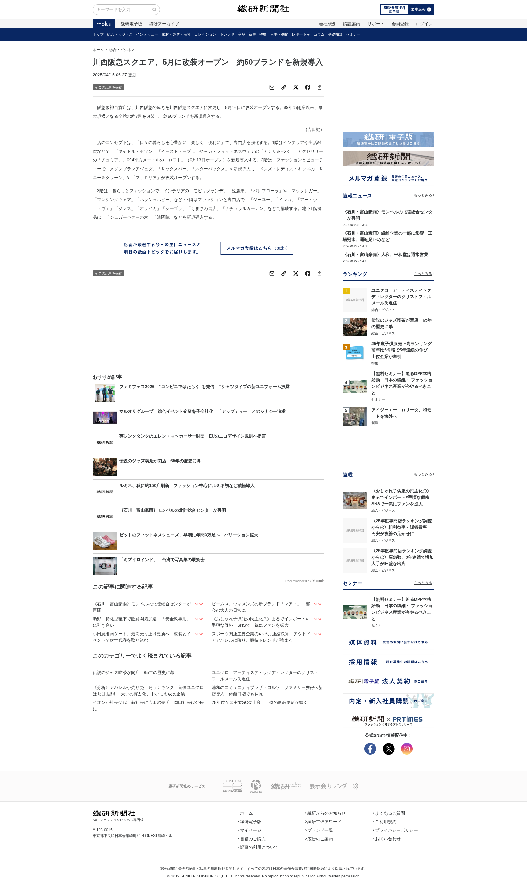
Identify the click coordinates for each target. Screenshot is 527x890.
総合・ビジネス (120, 34)
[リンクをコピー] (284, 87)
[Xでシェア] (296, 87)
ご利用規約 (385, 821)
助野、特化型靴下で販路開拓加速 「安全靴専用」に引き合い (142, 622)
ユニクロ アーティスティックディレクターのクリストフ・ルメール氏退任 (265, 675)
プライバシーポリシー (396, 830)
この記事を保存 (110, 87)
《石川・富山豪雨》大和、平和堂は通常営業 (385, 254)
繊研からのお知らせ (326, 813)
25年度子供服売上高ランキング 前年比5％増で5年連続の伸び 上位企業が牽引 (403, 350)
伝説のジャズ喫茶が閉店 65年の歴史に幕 (133, 672)
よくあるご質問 (390, 813)
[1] (355, 299)
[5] (355, 415)
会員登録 (400, 23)
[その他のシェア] (319, 87)
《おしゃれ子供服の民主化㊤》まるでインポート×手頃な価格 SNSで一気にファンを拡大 (260, 622)
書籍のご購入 (253, 838)
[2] (355, 326)
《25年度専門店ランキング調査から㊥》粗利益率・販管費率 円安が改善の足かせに (401, 527)
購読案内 (351, 23)
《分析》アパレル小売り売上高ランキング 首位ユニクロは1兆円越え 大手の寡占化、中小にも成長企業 (148, 690)
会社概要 (327, 23)
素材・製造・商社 (176, 34)
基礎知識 (335, 34)
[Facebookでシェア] (308, 87)
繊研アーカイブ (164, 23)
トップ (98, 34)
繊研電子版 (131, 23)
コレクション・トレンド (214, 34)
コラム (319, 34)
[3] (355, 353)
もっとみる (423, 195)
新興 (252, 34)
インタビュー (147, 34)
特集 (263, 34)
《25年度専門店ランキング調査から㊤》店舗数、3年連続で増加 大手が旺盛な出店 (404, 557)
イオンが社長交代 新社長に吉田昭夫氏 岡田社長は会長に (148, 705)
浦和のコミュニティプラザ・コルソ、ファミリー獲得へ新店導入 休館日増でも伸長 (267, 690)
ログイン (424, 23)
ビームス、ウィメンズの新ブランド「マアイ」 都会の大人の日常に (261, 607)
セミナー (353, 34)
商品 (241, 34)
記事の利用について (259, 847)
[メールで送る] (272, 87)
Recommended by (298, 580)
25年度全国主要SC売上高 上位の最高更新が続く (260, 702)
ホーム (98, 50)
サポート (376, 23)
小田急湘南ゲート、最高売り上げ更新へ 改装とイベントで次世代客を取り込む (142, 637)
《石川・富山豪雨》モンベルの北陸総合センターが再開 (142, 607)
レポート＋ (301, 34)
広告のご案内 (320, 838)
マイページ (250, 830)
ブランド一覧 (320, 830)
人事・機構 (279, 34)
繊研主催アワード (324, 821)
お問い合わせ (388, 838)
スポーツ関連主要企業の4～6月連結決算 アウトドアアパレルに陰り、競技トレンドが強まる (261, 637)
